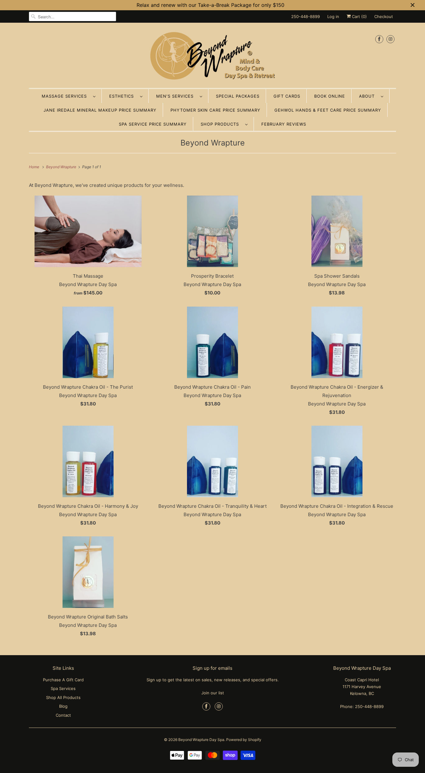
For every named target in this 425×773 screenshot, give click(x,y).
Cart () (359, 16)
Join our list (212, 692)
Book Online (329, 96)
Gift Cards (286, 96)
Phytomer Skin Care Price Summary (215, 110)
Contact (63, 715)
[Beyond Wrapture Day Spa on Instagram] (390, 39)
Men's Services (176, 96)
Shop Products (221, 124)
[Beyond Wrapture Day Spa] (212, 57)
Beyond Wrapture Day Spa (201, 739)
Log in (333, 16)
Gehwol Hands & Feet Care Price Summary (327, 110)
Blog (63, 706)
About (368, 96)
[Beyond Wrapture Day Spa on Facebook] (379, 39)
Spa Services (63, 688)
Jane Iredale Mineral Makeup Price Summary (100, 110)
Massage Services (66, 96)
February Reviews (283, 124)
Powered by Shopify (243, 739)
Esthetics (123, 96)
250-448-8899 (305, 16)
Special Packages (237, 96)
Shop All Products (63, 697)
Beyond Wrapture (212, 142)
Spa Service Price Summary (153, 124)
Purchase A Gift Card (63, 679)
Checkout (383, 16)
